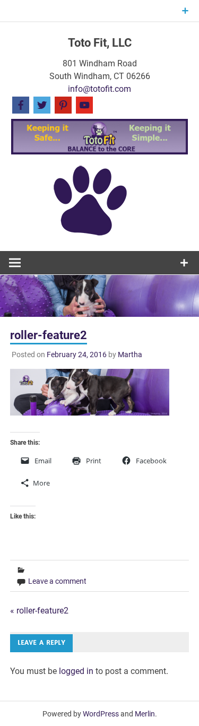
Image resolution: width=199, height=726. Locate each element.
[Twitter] (41, 104)
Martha (130, 354)
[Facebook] (20, 104)
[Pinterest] (63, 104)
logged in (76, 671)
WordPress (101, 714)
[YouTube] (84, 104)
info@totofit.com (99, 89)
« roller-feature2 (39, 611)
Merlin (145, 714)
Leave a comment (57, 581)
